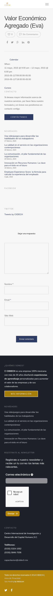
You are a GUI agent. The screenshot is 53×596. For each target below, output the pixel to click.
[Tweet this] (12, 41)
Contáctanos (19, 117)
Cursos (7, 88)
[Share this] (7, 41)
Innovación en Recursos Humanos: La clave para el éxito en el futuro (24, 164)
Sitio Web (8, 315)
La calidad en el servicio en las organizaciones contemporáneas (26, 146)
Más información (21, 394)
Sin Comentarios (30, 34)
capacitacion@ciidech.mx (16, 560)
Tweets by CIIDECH (13, 214)
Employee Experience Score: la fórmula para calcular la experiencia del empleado (25, 173)
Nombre (8, 284)
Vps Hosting (9, 582)
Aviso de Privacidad (12, 578)
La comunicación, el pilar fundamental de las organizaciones (25, 155)
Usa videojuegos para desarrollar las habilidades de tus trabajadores (21, 137)
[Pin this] (29, 41)
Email (7, 300)
